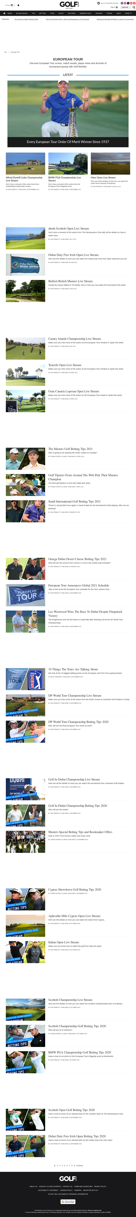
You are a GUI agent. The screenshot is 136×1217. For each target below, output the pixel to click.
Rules (61, 13)
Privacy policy (100, 1186)
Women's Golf (85, 13)
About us (33, 1186)
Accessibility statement (48, 1190)
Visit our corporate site (94, 1210)
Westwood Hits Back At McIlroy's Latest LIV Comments (115, 19)
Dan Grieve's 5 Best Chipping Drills (26, 19)
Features (71, 13)
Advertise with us (90, 1190)
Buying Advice (22, 13)
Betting (42, 13)
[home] (4, 13)
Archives (79, 1166)
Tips (33, 13)
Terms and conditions (83, 1186)
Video (118, 13)
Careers (77, 1190)
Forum (109, 13)
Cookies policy (66, 1190)
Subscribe (125, 7)
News (10, 13)
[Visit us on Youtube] (131, 3)
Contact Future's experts (50, 1186)
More (127, 13)
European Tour (15, 52)
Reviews (99, 13)
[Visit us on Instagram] (125, 3)
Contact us (67, 1186)
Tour (52, 13)
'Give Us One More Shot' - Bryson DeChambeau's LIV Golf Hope (67, 19)
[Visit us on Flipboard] (134, 3)
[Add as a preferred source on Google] (68, 1201)
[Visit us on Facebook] (122, 3)
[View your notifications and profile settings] (18, 5)
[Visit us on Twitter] (128, 3)
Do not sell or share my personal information (68, 1194)
